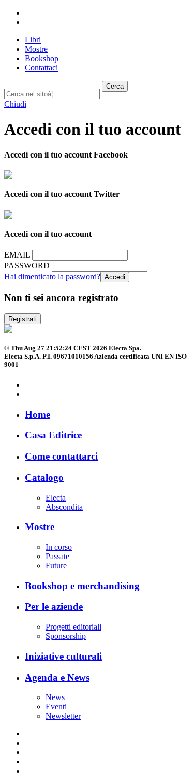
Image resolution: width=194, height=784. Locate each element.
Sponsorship (66, 636)
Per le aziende (54, 606)
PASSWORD (27, 265)
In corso (59, 547)
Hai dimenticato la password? (52, 276)
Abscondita (64, 507)
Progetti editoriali (73, 626)
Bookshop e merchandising (82, 585)
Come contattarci (61, 456)
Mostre (39, 526)
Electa (56, 497)
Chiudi (15, 103)
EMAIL (17, 254)
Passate (57, 556)
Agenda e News (57, 677)
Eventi (56, 706)
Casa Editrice (53, 435)
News (55, 697)
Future (56, 565)
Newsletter (63, 715)
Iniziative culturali (63, 656)
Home (37, 414)
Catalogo (44, 477)
